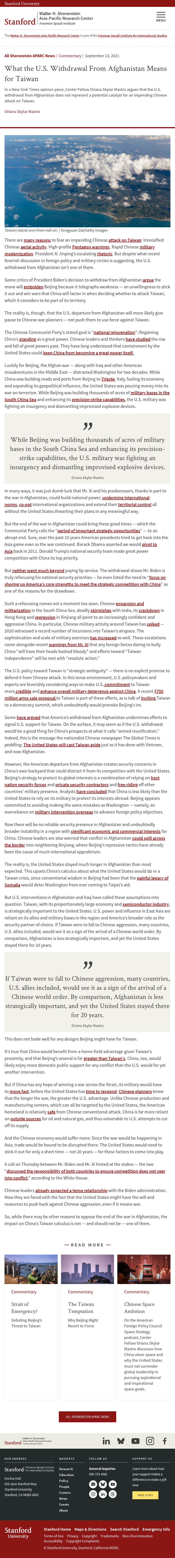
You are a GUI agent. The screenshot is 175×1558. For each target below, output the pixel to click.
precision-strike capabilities (98, 399)
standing (27, 339)
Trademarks (109, 1536)
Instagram (93, 1494)
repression (45, 617)
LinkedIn (103, 1494)
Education (66, 1475)
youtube (135, 1441)
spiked (153, 624)
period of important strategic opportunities (98, 530)
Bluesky (103, 1484)
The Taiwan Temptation (87, 1327)
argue (148, 280)
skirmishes (100, 610)
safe (51, 1112)
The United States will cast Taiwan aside (61, 744)
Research (66, 1469)
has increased (103, 637)
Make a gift (145, 1495)
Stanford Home (57, 1529)
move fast (19, 1091)
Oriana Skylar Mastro (22, 111)
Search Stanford (124, 1529)
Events (64, 1504)
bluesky (121, 1441)
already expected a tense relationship (71, 1190)
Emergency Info (156, 1529)
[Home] (78, 18)
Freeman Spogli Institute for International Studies (132, 35)
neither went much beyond (38, 570)
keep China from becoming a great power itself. (88, 353)
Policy (63, 1481)
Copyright (89, 1536)
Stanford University (22, 3)
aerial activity (33, 247)
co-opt (25, 504)
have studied (138, 339)
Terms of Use (54, 1536)
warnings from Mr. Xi (68, 644)
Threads (113, 1494)
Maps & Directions (90, 1529)
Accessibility (53, 1541)
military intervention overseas (64, 812)
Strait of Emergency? (31, 1327)
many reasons (37, 240)
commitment (117, 684)
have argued (28, 717)
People (64, 1486)
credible (23, 691)
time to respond (101, 1091)
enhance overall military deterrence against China (87, 691)
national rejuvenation (114, 332)
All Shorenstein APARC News (30, 55)
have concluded (91, 791)
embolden (33, 286)
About (63, 1510)
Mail (93, 1484)
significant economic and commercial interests (116, 831)
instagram (150, 1441)
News (63, 1498)
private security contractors (81, 784)
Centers (65, 1492)
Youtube (113, 1484)
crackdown (149, 610)
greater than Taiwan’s (104, 1058)
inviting (149, 698)
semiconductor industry (146, 904)
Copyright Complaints (82, 1541)
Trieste (108, 379)
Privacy (72, 1536)
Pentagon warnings (91, 247)
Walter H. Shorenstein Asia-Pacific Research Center (45, 35)
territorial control (134, 504)
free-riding (128, 784)
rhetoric (104, 253)
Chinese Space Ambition (143, 1327)
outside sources (25, 1118)
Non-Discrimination (138, 1536)
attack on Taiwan (124, 240)
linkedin (106, 1441)
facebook (164, 1441)
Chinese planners (135, 1091)
